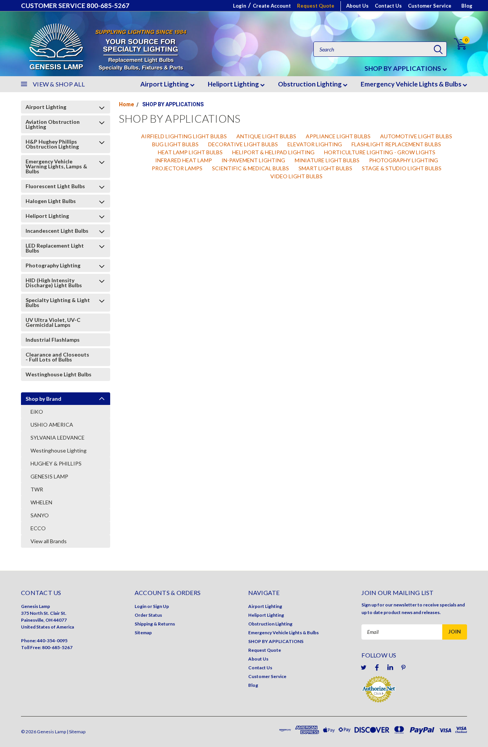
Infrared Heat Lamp (183, 160)
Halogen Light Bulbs (51, 201)
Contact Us (388, 6)
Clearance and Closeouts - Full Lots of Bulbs (57, 357)
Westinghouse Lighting (58, 450)
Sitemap (143, 632)
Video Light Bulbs (296, 176)
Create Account (272, 6)
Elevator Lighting (314, 144)
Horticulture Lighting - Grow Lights (379, 152)
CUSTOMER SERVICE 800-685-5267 (75, 6)
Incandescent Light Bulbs (57, 230)
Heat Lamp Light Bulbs (190, 152)
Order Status (148, 615)
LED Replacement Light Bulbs (55, 248)
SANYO (39, 515)
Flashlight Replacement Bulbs (396, 144)
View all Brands (48, 541)
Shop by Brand (43, 398)
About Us (357, 6)
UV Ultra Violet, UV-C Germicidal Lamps (53, 322)
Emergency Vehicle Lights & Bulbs (411, 84)
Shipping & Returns (155, 624)
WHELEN (41, 502)
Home (126, 104)
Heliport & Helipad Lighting (273, 152)
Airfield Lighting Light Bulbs (184, 136)
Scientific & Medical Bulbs (250, 168)
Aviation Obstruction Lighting (53, 124)
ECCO (38, 528)
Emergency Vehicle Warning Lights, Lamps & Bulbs (56, 166)
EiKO (36, 411)
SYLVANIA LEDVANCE (57, 437)
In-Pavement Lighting (253, 160)
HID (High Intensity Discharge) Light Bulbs (54, 282)
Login (239, 6)
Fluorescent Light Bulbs (55, 186)
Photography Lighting (53, 265)
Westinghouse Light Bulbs (59, 374)
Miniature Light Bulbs (327, 160)
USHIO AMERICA (51, 424)
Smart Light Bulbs (325, 168)
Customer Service (429, 6)
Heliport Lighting (234, 84)
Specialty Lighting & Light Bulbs (58, 302)
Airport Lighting (165, 84)
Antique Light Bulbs (266, 136)
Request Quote (315, 6)
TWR (36, 489)
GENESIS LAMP (49, 476)
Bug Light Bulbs (175, 144)
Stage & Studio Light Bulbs (401, 168)
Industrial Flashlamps (53, 339)
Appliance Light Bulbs (338, 136)
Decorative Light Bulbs (243, 144)
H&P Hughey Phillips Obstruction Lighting (52, 144)
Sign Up (161, 606)
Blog (466, 6)
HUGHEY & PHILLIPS (56, 463)
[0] (455, 44)
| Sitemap (76, 731)
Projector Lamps (177, 168)
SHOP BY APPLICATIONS (403, 68)
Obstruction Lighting (310, 84)
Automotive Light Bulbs (416, 136)
